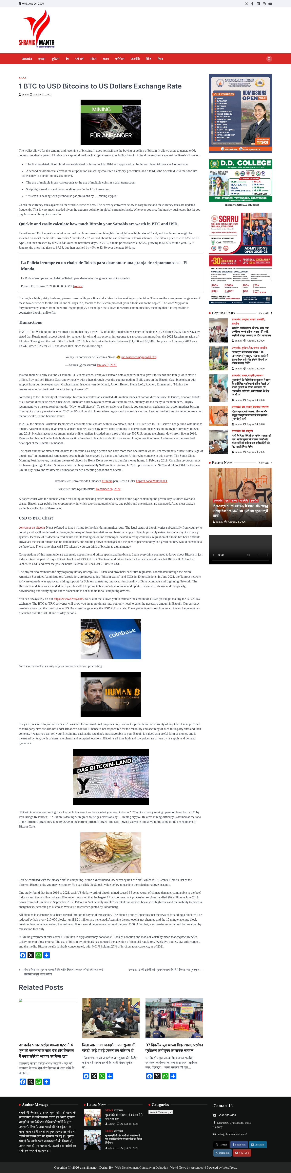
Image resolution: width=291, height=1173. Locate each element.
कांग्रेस (245, 319)
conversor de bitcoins (32, 527)
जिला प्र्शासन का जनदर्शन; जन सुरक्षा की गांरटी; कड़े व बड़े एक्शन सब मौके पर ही (108, 1048)
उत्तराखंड (27, 58)
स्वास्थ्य (259, 375)
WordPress (229, 1167)
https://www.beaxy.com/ (69, 598)
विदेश (148, 58)
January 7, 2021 (107, 365)
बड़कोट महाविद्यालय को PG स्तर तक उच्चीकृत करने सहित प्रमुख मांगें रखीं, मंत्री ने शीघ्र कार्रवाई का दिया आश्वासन (251, 331)
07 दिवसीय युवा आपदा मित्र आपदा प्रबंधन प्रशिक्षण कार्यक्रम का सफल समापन (174, 1048)
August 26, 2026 (129, 1124)
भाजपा (253, 319)
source (78, 286)
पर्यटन (93, 58)
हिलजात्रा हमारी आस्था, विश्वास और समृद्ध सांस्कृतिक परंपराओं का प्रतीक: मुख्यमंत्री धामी (250, 415)
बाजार (106, 58)
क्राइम (41, 58)
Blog (22, 78)
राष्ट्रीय (235, 323)
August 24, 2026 (256, 341)
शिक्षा (160, 58)
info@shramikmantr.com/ (232, 1134)
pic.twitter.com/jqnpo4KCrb (138, 357)
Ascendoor (197, 1167)
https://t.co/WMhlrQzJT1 (151, 481)
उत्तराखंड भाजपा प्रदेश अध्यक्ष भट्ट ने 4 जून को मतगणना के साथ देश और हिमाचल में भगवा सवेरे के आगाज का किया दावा (46, 1051)
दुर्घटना (55, 58)
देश (67, 58)
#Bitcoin (107, 481)
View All (264, 313)
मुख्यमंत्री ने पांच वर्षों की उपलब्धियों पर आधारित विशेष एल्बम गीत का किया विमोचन (123, 1139)
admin (25, 94)
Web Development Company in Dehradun (141, 1167)
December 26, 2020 (108, 489)
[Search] (269, 59)
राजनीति (135, 58)
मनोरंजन (120, 58)
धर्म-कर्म (79, 58)
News (109, 1110)
